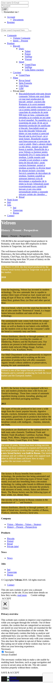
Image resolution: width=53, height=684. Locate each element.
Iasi (8, 569)
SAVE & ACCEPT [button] (10, 672)
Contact (10, 585)
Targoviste (12, 572)
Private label (13, 546)
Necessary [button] (6, 649)
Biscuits (10, 538)
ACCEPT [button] (6, 598)
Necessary (9, 652)
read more (22, 595)
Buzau (10, 575)
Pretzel (10, 541)
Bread (10, 544)
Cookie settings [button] (38, 595)
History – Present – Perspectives (22, 527)
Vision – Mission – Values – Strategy (24, 524)
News (10, 558)
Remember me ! (11, 12)
